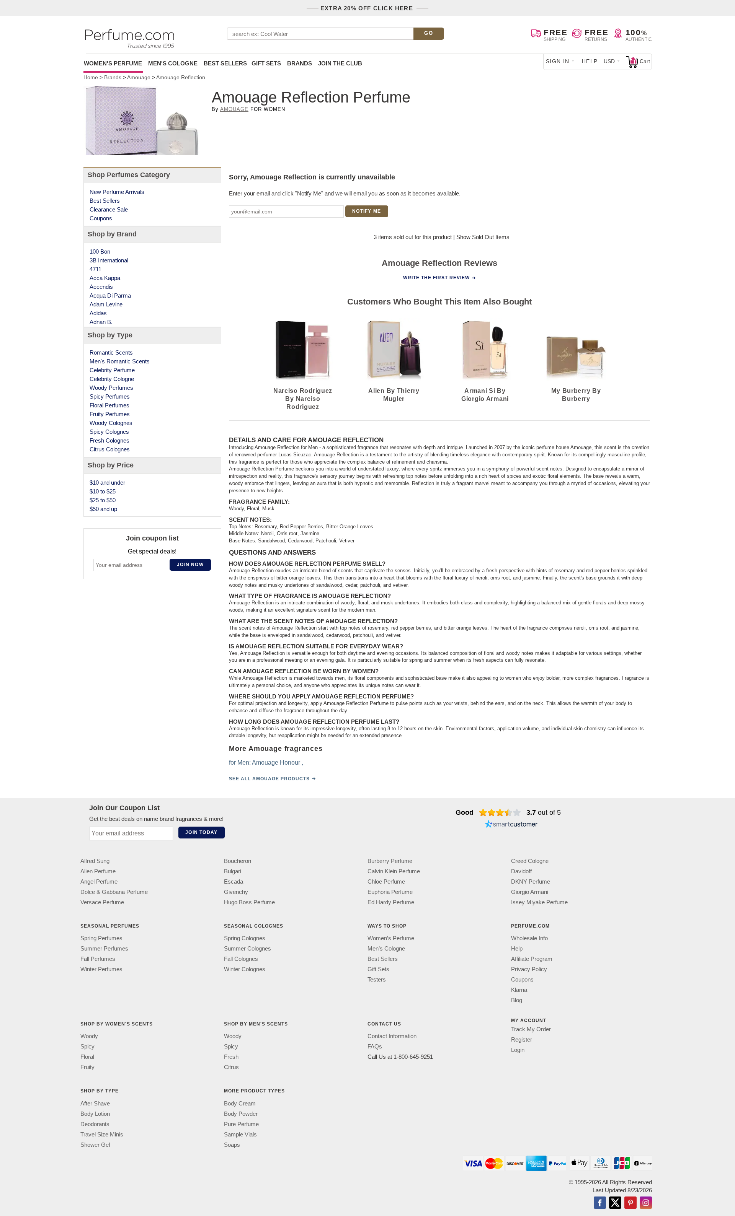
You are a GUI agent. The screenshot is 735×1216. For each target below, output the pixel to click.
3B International (109, 260)
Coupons (101, 218)
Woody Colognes (111, 423)
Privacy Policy (529, 969)
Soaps (232, 1144)
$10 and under (107, 482)
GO (428, 33)
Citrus (231, 1067)
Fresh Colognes (109, 440)
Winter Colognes (244, 969)
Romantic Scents (111, 352)
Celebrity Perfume (112, 370)
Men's (173, 63)
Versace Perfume (102, 902)
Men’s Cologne (386, 948)
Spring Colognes (244, 938)
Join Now (190, 564)
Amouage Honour (276, 762)
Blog (516, 1000)
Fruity (87, 1067)
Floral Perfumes (109, 405)
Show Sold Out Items (483, 237)
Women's (113, 63)
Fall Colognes (241, 959)
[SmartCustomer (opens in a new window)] (511, 824)
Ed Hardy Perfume (391, 902)
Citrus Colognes (110, 449)
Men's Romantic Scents (120, 361)
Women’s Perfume (391, 938)
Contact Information (392, 1036)
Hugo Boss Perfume (249, 902)
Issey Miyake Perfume (539, 902)
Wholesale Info (529, 938)
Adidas (98, 313)
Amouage (234, 109)
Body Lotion (95, 1113)
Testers (377, 979)
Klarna (519, 989)
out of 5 (543, 812)
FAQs (375, 1046)
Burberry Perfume (390, 861)
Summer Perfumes (104, 948)
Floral (87, 1057)
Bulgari (232, 871)
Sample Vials (240, 1134)
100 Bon (100, 251)
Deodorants (94, 1124)
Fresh (231, 1057)
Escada (233, 881)
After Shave (95, 1103)
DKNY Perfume (530, 881)
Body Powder (241, 1113)
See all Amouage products (269, 778)
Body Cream (240, 1103)
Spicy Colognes (109, 431)
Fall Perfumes (97, 959)
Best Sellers (225, 63)
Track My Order (531, 1029)
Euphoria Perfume (390, 892)
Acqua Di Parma (110, 295)
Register (521, 1039)
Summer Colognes (247, 948)
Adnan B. (101, 322)
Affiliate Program (531, 959)
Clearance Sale (109, 209)
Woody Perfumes (111, 387)
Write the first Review (436, 277)
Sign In (558, 61)
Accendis (101, 286)
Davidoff (521, 871)
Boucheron (237, 861)
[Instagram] (646, 1203)
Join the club (340, 63)
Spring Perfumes (101, 938)
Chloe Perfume (386, 881)
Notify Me (366, 211)
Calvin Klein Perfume (394, 871)
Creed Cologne (530, 861)
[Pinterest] (630, 1203)
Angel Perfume (99, 881)
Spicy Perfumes (110, 396)
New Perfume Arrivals (117, 192)
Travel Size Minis (101, 1134)
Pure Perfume (241, 1124)
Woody (89, 1036)
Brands (299, 63)
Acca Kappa (105, 278)
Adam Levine (106, 304)
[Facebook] (600, 1203)
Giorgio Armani (529, 892)
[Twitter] (615, 1203)
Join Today (201, 832)
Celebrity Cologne (112, 379)
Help (590, 61)
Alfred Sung (94, 861)
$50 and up (103, 509)
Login (517, 1050)
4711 (95, 269)
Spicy (87, 1046)
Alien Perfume (98, 871)
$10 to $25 (103, 491)
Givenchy (236, 892)
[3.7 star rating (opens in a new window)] (500, 812)
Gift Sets (266, 63)
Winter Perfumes (101, 969)
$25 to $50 (103, 500)
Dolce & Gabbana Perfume (114, 892)
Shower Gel (95, 1144)
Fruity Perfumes (110, 414)
